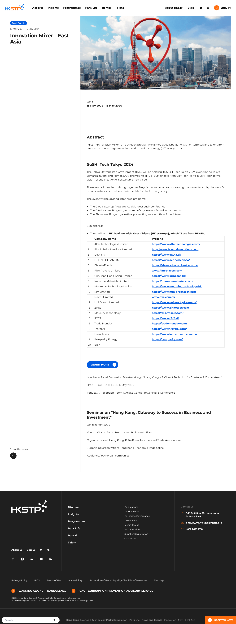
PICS (37, 580)
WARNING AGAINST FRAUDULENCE (42, 590)
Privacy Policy (19, 580)
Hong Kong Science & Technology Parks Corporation (96, 620)
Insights (53, 7)
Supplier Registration (136, 534)
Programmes (72, 7)
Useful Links (131, 520)
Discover (37, 7)
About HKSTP (174, 7)
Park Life (91, 7)
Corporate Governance (137, 516)
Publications (131, 507)
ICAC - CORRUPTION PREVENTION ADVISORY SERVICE (116, 590)
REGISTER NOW (223, 620)
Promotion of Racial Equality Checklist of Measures (118, 580)
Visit (191, 7)
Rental (106, 7)
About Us (16, 549)
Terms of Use (54, 580)
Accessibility (75, 580)
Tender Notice (132, 511)
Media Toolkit (131, 525)
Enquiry (225, 7)
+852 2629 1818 (194, 529)
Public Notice (132, 529)
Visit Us (31, 549)
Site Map (159, 580)
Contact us (130, 538)
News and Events (152, 620)
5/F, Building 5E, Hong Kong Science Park (202, 515)
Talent (119, 7)
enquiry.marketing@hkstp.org (204, 522)
